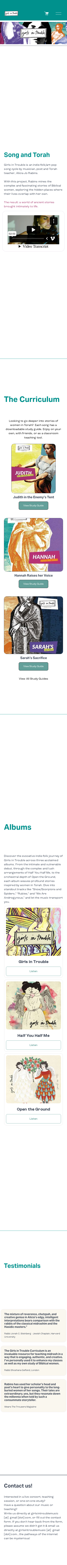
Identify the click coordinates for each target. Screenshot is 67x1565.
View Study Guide (33, 505)
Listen (34, 971)
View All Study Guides (33, 678)
